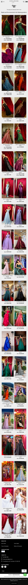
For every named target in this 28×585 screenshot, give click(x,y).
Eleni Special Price (8, 225)
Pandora (20, 172)
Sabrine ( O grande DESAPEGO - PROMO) (20, 145)
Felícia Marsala (20, 250)
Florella (20, 225)
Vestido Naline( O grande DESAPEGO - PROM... (8, 483)
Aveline (20, 352)
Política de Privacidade (18, 546)
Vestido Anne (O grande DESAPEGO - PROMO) (20, 430)
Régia (8, 91)
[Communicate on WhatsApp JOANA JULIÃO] (25, 574)
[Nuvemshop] (14, 575)
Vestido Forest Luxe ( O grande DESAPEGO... (20, 378)
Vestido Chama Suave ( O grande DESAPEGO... (7, 404)
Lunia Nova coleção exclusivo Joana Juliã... (8, 64)
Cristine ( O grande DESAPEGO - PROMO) (20, 92)
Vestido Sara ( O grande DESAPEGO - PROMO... (7, 430)
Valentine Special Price (20, 301)
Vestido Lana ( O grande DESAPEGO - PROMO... (20, 457)
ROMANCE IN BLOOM (20, 508)
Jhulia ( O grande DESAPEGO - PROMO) (7, 119)
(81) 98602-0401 (5, 557)
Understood (14, 583)
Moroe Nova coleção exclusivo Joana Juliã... (8, 37)
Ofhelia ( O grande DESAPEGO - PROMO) (20, 200)
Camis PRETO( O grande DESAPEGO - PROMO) (7, 173)
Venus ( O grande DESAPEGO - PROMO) (7, 509)
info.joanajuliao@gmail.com (7, 559)
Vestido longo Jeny (8, 377)
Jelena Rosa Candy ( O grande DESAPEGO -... (8, 276)
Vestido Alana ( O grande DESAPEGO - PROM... (20, 404)
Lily (7, 250)
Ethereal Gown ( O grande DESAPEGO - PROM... (7, 535)
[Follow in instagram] (2, 567)
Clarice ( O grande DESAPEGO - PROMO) (20, 119)
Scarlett (7, 327)
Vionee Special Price (7, 352)
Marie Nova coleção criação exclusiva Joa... (7, 145)
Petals (20, 534)
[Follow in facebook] (5, 567)
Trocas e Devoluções (4, 546)
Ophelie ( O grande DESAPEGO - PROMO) (8, 200)
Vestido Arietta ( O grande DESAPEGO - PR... (20, 483)
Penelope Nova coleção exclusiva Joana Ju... (20, 64)
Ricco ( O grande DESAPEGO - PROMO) (20, 275)
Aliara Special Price (20, 327)
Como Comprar (16, 543)
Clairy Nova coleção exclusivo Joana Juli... (20, 37)
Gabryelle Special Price (7, 456)
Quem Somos (3, 543)
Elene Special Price (8, 301)
